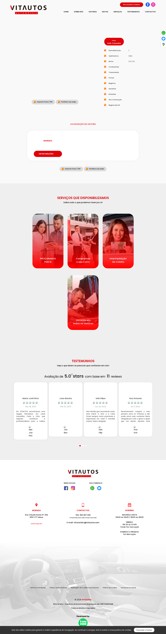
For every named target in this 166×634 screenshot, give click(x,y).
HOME (66, 12)
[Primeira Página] (83, 475)
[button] (80, 444)
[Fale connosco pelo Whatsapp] (92, 488)
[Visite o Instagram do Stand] (73, 488)
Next (93, 70)
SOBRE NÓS (78, 12)
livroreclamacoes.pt (128, 588)
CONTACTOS (150, 12)
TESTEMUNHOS (133, 12)
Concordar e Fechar (144, 630)
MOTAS (105, 12)
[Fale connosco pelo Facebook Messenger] (99, 488)
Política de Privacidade (58, 588)
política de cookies (123, 630)
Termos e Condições (38, 588)
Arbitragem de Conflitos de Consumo (85, 588)
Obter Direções (36, 524)
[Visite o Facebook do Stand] (66, 488)
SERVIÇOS (118, 12)
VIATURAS (93, 12)
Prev (17, 70)
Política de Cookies (110, 588)
